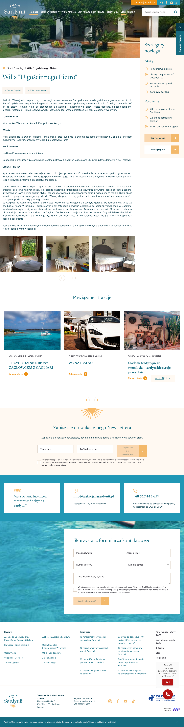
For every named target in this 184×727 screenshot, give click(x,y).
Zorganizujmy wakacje (144, 2)
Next (73, 278)
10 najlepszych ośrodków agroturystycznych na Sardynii (130, 651)
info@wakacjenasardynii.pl (93, 496)
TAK (168, 682)
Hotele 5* (44, 11)
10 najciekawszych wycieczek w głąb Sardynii (94, 649)
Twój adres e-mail (89, 449)
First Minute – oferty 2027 (105, 11)
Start (10, 68)
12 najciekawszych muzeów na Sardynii (93, 672)
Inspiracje (85, 632)
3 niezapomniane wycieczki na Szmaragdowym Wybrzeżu (132, 672)
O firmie (160, 648)
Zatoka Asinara (49, 657)
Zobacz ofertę (16, 374)
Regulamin (161, 657)
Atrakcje (72, 11)
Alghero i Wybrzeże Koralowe (56, 637)
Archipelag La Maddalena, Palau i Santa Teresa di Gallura (18, 638)
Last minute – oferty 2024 (165, 641)
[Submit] (176, 12)
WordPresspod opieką (167, 709)
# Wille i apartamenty (38, 90)
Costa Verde (10, 653)
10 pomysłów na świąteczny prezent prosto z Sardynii (93, 661)
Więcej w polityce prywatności (102, 722)
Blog (123, 11)
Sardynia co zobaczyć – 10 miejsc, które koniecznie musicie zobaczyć (131, 640)
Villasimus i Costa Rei (14, 657)
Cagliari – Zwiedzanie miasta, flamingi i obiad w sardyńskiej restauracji (149, 367)
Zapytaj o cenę (158, 138)
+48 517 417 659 (146, 496)
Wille (64, 11)
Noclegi (33, 11)
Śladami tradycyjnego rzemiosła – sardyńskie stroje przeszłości (90, 367)
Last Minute (83, 11)
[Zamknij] (179, 661)
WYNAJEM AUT (22, 363)
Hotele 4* (55, 11)
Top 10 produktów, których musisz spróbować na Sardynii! (130, 662)
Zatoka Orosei (48, 662)
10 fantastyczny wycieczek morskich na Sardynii (93, 638)
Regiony (8, 632)
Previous (62, 278)
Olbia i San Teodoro (51, 653)
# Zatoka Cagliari (13, 90)
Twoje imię (45, 449)
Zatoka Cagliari (11, 662)
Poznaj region (158, 149)
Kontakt (130, 11)
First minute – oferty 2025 (166, 633)
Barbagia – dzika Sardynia (16, 645)
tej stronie (65, 465)
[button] (168, 694)
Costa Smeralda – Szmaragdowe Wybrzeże (54, 646)
